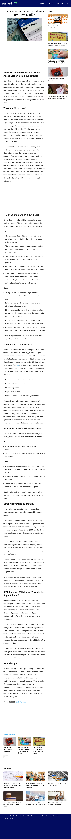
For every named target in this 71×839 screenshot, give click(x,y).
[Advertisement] (24, 54)
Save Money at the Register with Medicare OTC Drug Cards (12, 804)
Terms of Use (41, 816)
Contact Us (19, 816)
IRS (17, 365)
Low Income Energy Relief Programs (7, 749)
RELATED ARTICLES (10, 734)
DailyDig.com (21, 702)
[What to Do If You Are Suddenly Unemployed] (58, 796)
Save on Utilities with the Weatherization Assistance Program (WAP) (12, 785)
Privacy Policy (26, 816)
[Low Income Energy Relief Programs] (9, 741)
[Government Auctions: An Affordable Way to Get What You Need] (35, 776)
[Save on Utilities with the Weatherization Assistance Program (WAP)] (13, 776)
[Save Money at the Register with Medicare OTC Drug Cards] (13, 796)
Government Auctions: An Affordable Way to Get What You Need (35, 785)
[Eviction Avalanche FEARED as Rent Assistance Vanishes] (58, 89)
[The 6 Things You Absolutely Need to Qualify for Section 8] (35, 796)
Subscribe (60, 3)
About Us (50, 3)
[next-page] (7, 756)
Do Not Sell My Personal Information (54, 816)
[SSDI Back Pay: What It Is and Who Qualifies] (58, 776)
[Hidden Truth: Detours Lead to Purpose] (58, 19)
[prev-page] (4, 756)
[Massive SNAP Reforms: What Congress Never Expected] (39, 741)
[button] (67, 3)
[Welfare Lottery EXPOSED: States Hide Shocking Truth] (24, 741)
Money (42, 3)
